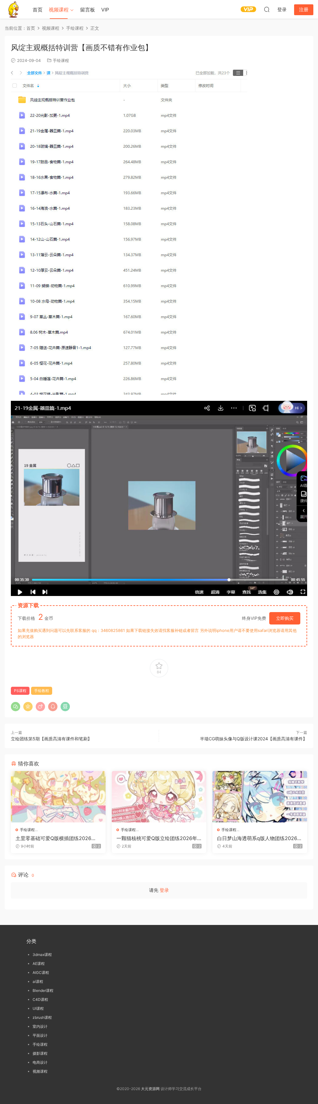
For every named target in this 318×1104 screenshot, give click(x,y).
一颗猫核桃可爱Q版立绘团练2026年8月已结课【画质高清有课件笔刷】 (158, 838)
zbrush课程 (42, 1017)
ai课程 (38, 981)
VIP (105, 10)
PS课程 (20, 690)
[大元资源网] (14, 9)
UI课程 (38, 1008)
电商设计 (40, 1062)
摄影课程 (40, 1053)
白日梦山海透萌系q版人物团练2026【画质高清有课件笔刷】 (257, 838)
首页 (38, 10)
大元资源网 (150, 1088)
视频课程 (59, 10)
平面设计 (40, 1035)
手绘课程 (61, 60)
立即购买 (284, 618)
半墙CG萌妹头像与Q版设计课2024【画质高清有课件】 (253, 738)
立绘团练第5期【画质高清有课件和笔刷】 (51, 738)
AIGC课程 (41, 972)
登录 (164, 890)
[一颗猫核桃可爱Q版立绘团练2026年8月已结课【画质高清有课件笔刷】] (159, 796)
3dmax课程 (42, 954)
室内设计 (40, 1026)
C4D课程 (40, 999)
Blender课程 (43, 990)
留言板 (87, 10)
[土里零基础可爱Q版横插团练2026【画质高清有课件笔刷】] (58, 796)
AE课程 (39, 963)
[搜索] (267, 9)
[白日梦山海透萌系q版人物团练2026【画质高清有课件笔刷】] (259, 796)
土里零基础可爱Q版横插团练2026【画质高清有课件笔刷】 (53, 838)
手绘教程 (41, 690)
